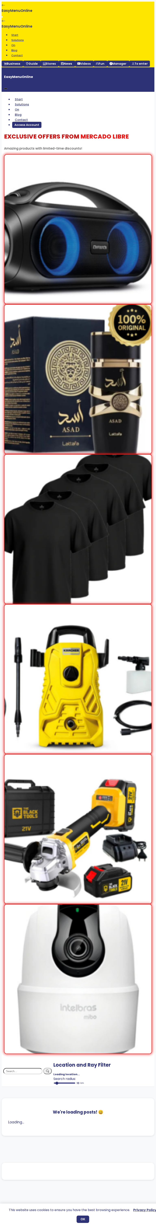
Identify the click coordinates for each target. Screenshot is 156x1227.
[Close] (5, 88)
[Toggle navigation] (2, 17)
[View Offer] (78, 301)
